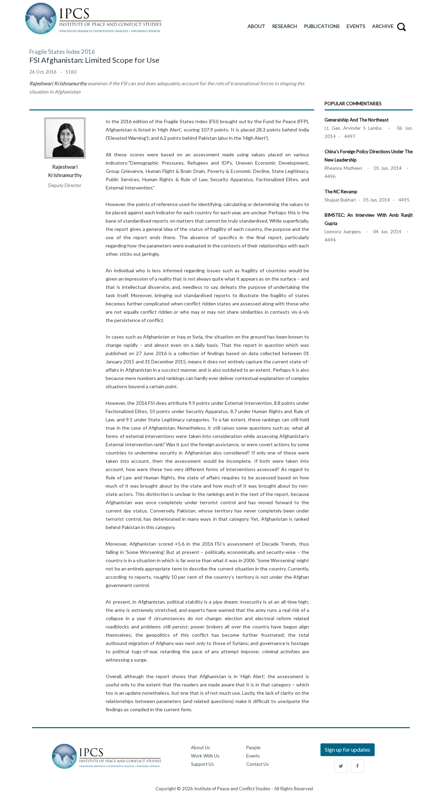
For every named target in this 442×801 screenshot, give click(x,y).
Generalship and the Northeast (356, 120)
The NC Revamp (341, 191)
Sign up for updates (347, 749)
